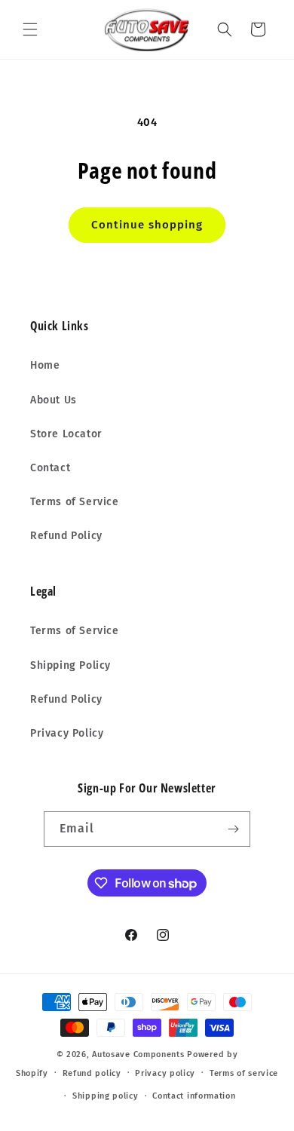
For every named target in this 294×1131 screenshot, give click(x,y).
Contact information (193, 1096)
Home (45, 365)
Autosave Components (138, 1054)
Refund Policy (66, 535)
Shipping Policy (70, 665)
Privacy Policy (66, 733)
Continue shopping (147, 224)
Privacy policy (165, 1073)
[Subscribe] (233, 829)
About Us (53, 400)
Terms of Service (74, 501)
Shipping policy (105, 1096)
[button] (30, 29)
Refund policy (92, 1073)
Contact (50, 467)
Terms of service (244, 1073)
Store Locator (66, 434)
